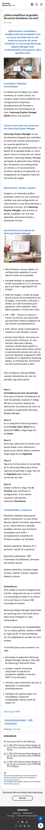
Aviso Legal (11, 816)
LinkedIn (26, 822)
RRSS (29, 826)
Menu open (41, 4)
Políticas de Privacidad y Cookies (27, 816)
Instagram (20, 826)
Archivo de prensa (24, 826)
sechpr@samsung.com (12, 783)
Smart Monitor (10, 724)
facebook (16, 826)
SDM (30, 720)
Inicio (41, 825)
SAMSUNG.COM (28, 813)
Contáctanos (16, 813)
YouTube (22, 822)
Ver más (22, 798)
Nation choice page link (32, 4)
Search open (36, 4)
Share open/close (41, 819)
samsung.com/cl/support (12, 779)
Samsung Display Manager (15, 720)
